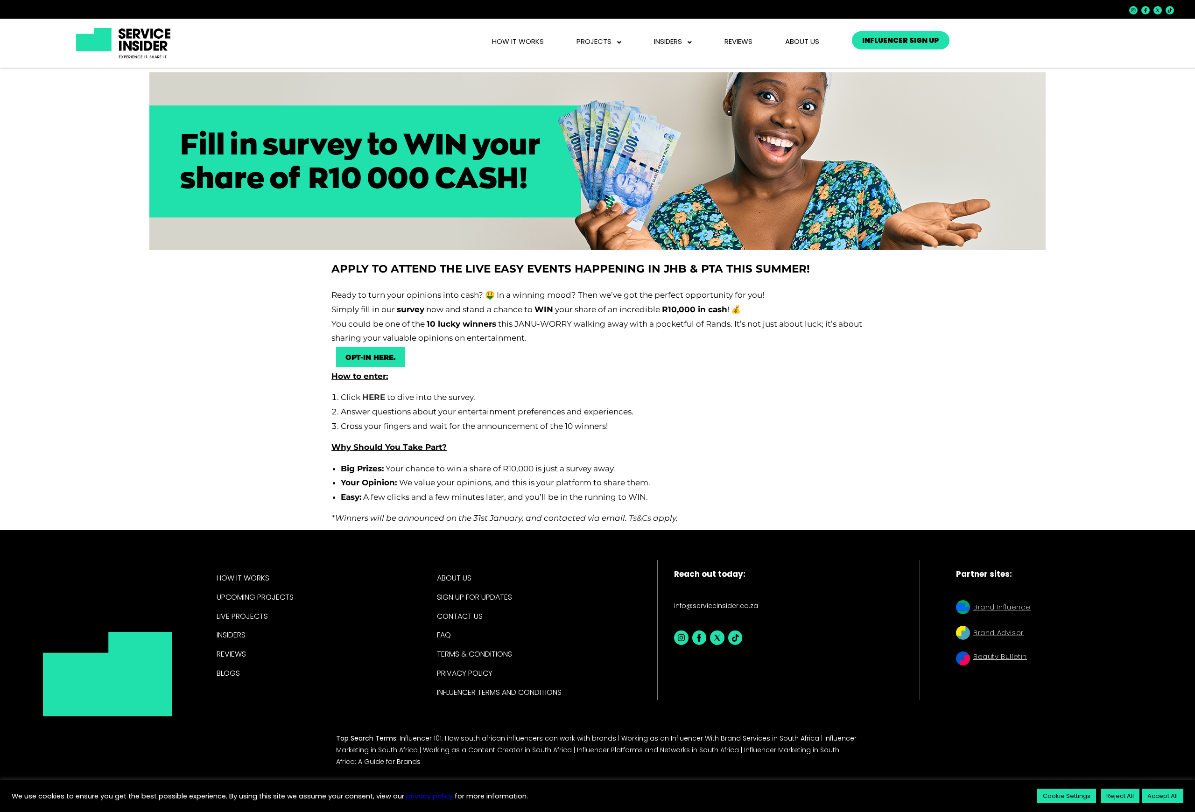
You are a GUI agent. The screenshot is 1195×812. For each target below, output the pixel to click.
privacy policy (428, 796)
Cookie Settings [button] (1066, 795)
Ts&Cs (640, 518)
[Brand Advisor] (963, 634)
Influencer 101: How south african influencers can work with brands (508, 738)
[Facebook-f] (1145, 10)
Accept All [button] (1162, 795)
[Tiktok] (1170, 10)
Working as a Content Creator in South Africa (497, 750)
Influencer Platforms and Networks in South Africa (658, 750)
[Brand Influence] (963, 608)
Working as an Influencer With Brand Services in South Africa (720, 738)
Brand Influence (1002, 607)
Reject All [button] (1120, 795)
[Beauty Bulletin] (963, 659)
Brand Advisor (998, 632)
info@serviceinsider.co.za (716, 605)
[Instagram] (1133, 10)
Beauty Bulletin (1000, 656)
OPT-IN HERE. (370, 357)
